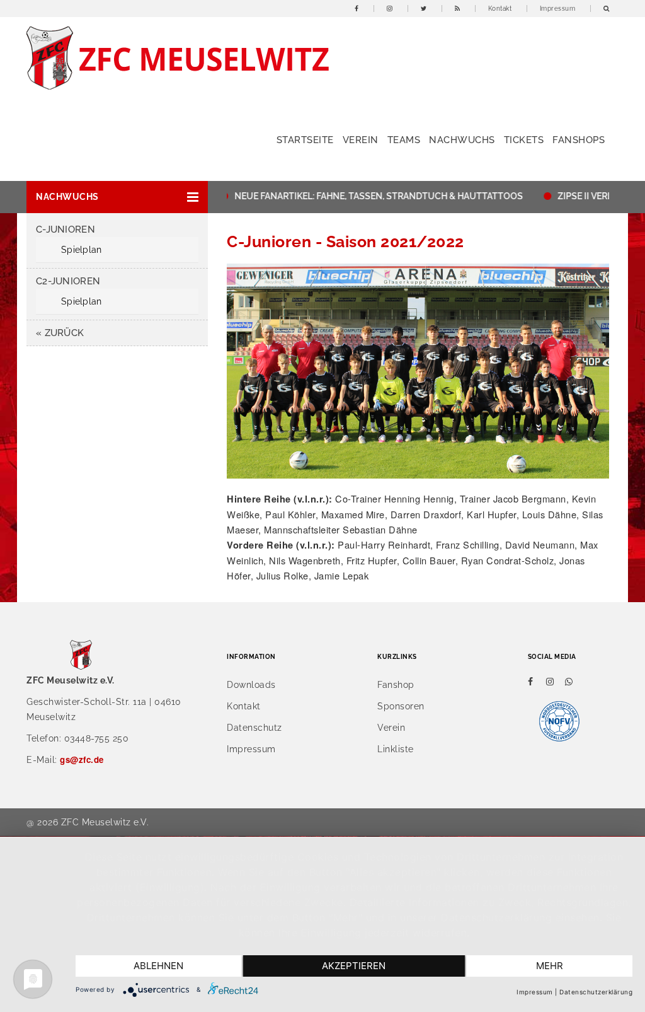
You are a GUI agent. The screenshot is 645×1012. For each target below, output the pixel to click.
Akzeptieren (353, 966)
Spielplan (81, 250)
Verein (361, 140)
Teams (404, 140)
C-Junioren (65, 229)
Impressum (558, 8)
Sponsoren (401, 706)
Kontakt (500, 8)
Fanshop (395, 685)
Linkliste (395, 749)
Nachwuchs (462, 140)
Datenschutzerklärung (595, 992)
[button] (117, 197)
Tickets (524, 140)
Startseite (305, 140)
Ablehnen (158, 966)
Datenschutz (254, 728)
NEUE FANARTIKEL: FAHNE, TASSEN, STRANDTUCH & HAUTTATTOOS (361, 196)
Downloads (251, 685)
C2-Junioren (68, 281)
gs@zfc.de (82, 759)
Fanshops (578, 140)
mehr (549, 966)
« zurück (60, 333)
